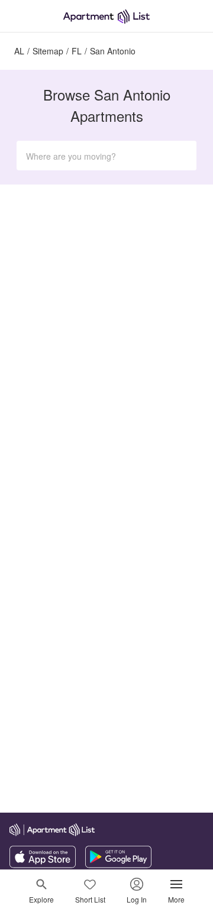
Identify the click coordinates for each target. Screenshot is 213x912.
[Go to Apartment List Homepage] (106, 16)
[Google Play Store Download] (118, 865)
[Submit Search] (182, 155)
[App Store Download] (42, 865)
